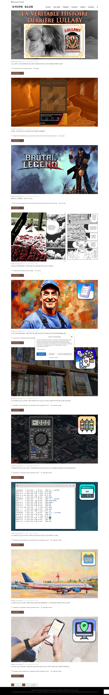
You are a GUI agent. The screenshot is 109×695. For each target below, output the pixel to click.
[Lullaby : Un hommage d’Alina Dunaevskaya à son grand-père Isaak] (54, 59)
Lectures (74, 7)
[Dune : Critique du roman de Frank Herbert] (54, 126)
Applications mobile (57, 405)
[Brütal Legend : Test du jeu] (54, 193)
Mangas (31, 270)
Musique (66, 7)
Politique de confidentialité (63, 690)
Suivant (33, 685)
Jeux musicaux (38, 203)
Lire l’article (16, 73)
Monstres (38, 136)
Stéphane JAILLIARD (33, 61)
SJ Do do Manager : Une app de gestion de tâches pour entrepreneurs (38, 333)
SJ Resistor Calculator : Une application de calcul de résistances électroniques (43, 468)
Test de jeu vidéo (53, 203)
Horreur (27, 270)
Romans (42, 136)
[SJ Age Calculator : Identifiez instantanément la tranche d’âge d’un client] (54, 598)
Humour (27, 203)
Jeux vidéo (56, 7)
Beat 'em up (16, 203)
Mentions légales (52, 690)
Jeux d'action (32, 203)
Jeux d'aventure (31, 136)
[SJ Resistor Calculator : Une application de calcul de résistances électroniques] (54, 463)
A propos (91, 7)
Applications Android (17, 405)
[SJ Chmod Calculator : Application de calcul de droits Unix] (54, 530)
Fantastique (22, 270)
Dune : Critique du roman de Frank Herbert (28, 131)
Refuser (51, 354)
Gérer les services (41, 349)
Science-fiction (47, 136)
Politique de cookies (54, 357)
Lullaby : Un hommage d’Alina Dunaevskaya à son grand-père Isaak (37, 64)
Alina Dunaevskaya (17, 68)
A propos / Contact (74, 690)
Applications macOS (34, 338)
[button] (72, 337)
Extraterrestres (24, 136)
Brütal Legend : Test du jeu (22, 198)
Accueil (48, 7)
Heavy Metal (22, 203)
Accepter (41, 354)
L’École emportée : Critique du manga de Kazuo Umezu (32, 266)
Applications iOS (16, 338)
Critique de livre (16, 136)
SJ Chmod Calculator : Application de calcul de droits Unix (34, 535)
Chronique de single (26, 68)
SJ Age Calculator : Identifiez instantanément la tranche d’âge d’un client (40, 603)
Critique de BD (16, 270)
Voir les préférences (65, 354)
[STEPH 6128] (22, 7)
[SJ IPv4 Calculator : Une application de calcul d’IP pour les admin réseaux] (54, 661)
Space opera (54, 136)
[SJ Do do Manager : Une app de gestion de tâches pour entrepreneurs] (54, 328)
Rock (48, 203)
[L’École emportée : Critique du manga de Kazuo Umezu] (54, 261)
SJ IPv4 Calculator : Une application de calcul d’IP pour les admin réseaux (40, 666)
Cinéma (82, 7)
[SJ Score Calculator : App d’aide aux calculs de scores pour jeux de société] (54, 395)
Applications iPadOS (25, 338)
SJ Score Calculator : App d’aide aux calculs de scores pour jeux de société (41, 400)
